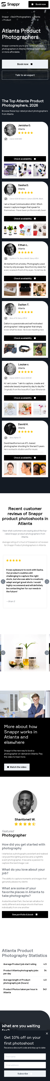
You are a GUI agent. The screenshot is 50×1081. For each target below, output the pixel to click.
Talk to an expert (25, 75)
